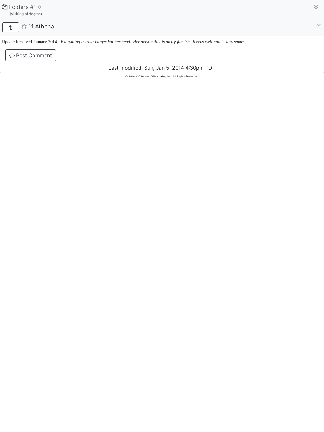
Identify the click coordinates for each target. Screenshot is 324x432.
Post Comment (33, 55)
